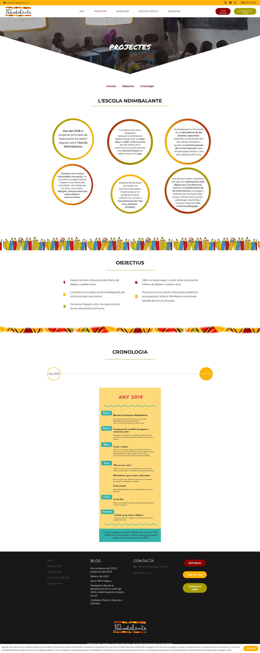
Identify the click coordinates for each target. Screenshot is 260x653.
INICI (50, 560)
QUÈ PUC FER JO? (58, 577)
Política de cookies (98, 643)
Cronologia (147, 86)
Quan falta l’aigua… (101, 580)
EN (247, 2)
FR (251, 2)
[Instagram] (225, 2)
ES (254, 2)
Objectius (128, 86)
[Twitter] (235, 2)
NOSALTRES (54, 572)
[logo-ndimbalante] (18, 11)
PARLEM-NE (54, 583)
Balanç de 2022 (99, 576)
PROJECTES (54, 566)
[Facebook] (230, 2)
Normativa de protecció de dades (152, 643)
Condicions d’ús (121, 643)
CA (243, 2)
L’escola (111, 86)
